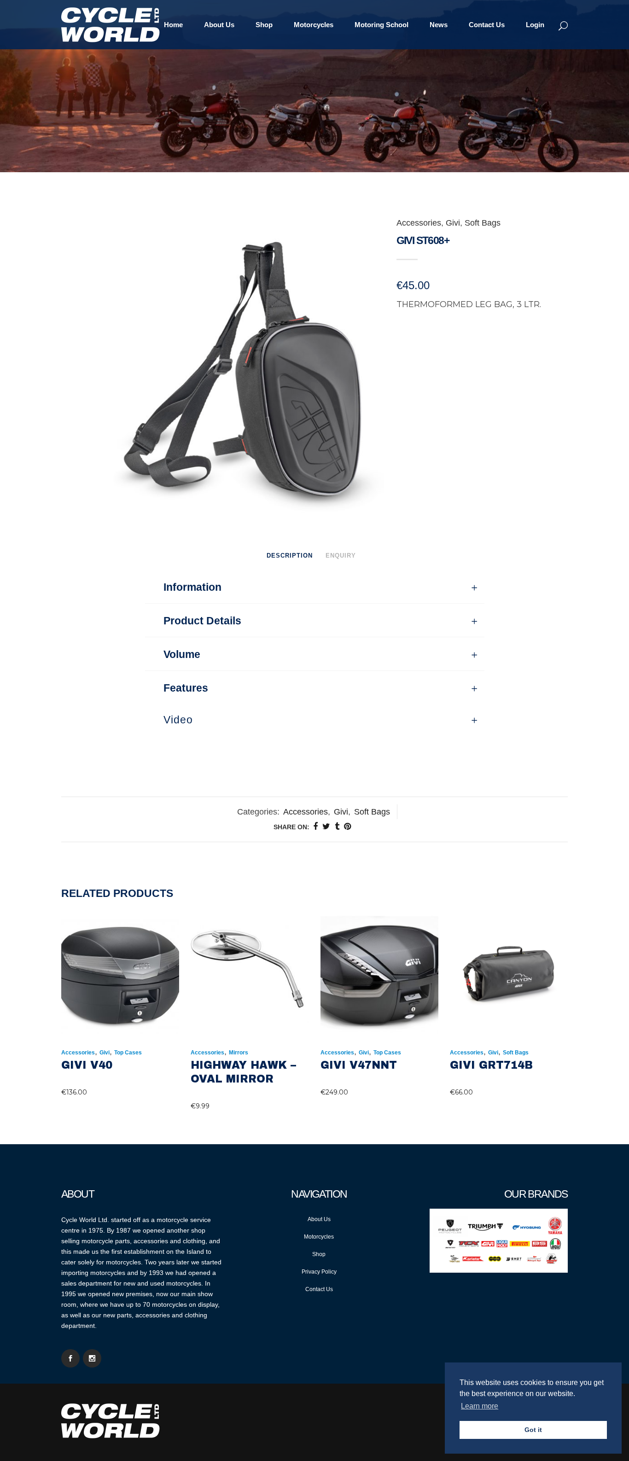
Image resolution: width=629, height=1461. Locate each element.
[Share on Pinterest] (347, 826)
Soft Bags (483, 222)
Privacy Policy (319, 1272)
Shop (319, 1254)
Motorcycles (319, 1237)
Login (535, 25)
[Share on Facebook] (315, 826)
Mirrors (238, 1052)
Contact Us (319, 1289)
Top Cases (128, 1052)
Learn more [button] (479, 1406)
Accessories (418, 222)
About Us (319, 1219)
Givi (453, 222)
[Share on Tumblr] (337, 826)
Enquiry (341, 555)
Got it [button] (533, 1429)
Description (290, 555)
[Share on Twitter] (326, 826)
